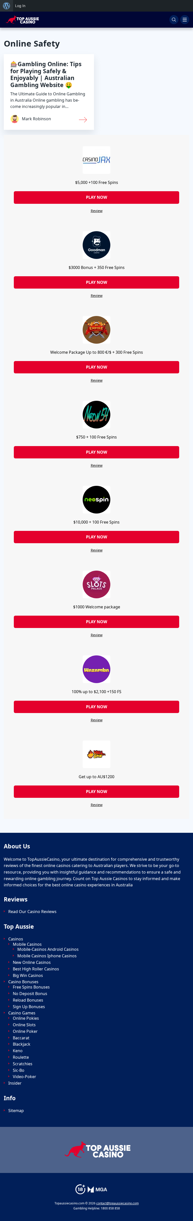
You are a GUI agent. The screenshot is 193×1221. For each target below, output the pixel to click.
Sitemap (16, 1110)
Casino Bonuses (23, 981)
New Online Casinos (32, 962)
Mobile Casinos (27, 944)
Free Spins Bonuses (31, 987)
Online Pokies (26, 1018)
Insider (15, 1083)
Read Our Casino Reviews (32, 911)
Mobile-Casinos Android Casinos (48, 949)
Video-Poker (24, 1076)
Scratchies (22, 1064)
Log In (20, 6)
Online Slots (24, 1025)
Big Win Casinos (28, 975)
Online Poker (25, 1031)
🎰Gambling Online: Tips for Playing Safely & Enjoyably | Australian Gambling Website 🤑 (45, 74)
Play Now (96, 197)
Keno (18, 1050)
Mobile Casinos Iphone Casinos (47, 956)
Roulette (21, 1057)
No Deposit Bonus (30, 993)
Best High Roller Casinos (36, 969)
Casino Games (21, 1013)
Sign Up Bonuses (29, 1006)
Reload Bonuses (28, 1000)
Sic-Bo (18, 1070)
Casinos (15, 939)
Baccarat (21, 1038)
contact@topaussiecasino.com (117, 1203)
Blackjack (21, 1044)
